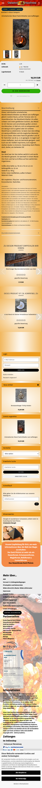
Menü (3, 3)
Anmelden (21, 370)
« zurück (12, 9)
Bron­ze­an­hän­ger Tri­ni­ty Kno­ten (21, 406)
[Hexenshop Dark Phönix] (21, 3)
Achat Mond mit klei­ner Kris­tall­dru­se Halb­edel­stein (21, 314)
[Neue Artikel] (38, 385)
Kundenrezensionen (11, 233)
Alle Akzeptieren (21, 772)
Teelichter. (16, 182)
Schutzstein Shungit (9, 523)
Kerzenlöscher (7, 182)
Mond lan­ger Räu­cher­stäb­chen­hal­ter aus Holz (21, 269)
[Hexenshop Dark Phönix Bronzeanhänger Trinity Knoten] (21, 395)
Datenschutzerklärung (8, 768)
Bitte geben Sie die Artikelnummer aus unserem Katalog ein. (18, 494)
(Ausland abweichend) (24, 69)
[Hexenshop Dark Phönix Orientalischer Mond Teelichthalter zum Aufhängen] (21, 34)
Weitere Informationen (21, 784)
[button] (5, 85)
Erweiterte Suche (21, 476)
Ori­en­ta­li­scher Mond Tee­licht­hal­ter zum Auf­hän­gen (21, 437)
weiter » (19, 9)
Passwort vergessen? (10, 378)
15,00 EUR (21, 410)
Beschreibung (8, 108)
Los (36, 504)
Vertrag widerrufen (12, 613)
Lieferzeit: (5, 67)
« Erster (5, 9)
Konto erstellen (8, 374)
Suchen (21, 472)
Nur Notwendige (21, 779)
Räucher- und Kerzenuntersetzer (24, 180)
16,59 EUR (21, 441)
